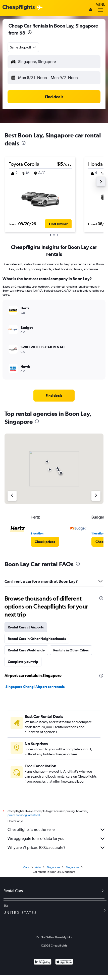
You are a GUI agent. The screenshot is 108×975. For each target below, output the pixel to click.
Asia (38, 867)
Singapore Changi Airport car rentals (35, 687)
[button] (29, 33)
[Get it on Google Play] (42, 962)
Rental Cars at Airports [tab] (26, 627)
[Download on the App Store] (64, 962)
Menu (100, 4)
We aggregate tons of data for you (36, 838)
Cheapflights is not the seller (32, 829)
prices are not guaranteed (24, 815)
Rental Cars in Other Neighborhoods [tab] (37, 639)
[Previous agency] (12, 496)
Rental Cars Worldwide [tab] (26, 650)
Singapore (53, 867)
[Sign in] (91, 9)
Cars (26, 867)
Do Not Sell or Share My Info (54, 937)
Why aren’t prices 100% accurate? (36, 847)
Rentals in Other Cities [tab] (71, 650)
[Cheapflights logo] (19, 7)
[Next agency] (95, 496)
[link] (54, 396)
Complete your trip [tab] (23, 662)
